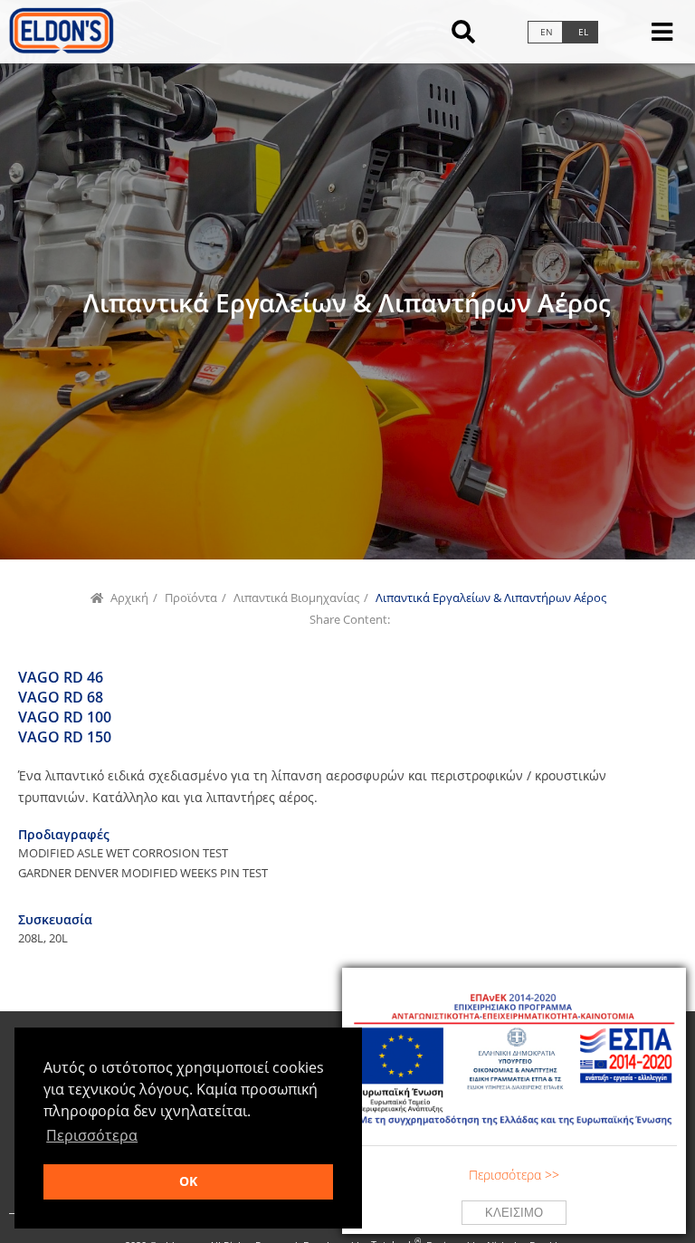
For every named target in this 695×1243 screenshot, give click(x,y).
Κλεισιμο (514, 1212)
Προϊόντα (191, 598)
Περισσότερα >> (514, 1174)
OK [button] (188, 1181)
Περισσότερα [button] (92, 1135)
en (546, 32)
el (583, 32)
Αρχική (129, 598)
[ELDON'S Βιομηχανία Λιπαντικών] (60, 49)
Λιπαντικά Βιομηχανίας (296, 598)
